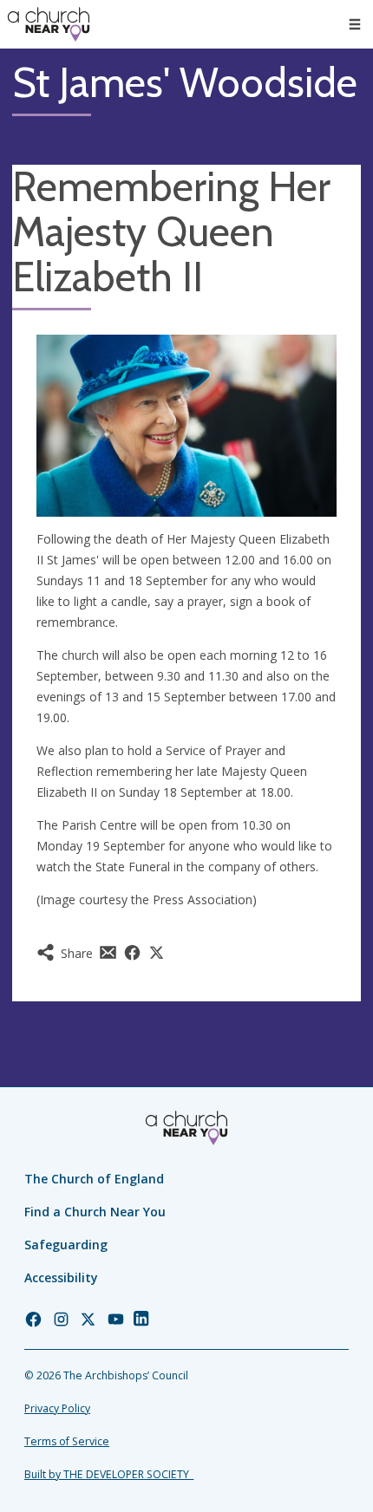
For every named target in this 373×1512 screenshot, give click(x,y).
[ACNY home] (48, 24)
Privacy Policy (57, 1408)
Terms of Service (66, 1441)
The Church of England (94, 1178)
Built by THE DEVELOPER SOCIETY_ (108, 1474)
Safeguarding (66, 1244)
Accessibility (61, 1277)
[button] (355, 24)
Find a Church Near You (95, 1211)
